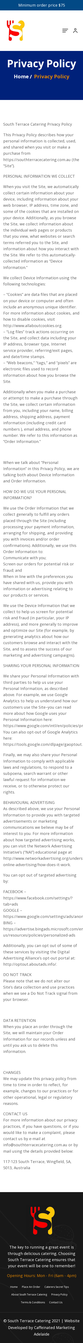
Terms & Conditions (33, 1302)
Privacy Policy (59, 1294)
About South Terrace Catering (29, 1294)
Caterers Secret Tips (56, 1287)
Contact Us (55, 1302)
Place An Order (31, 1287)
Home (21, 76)
